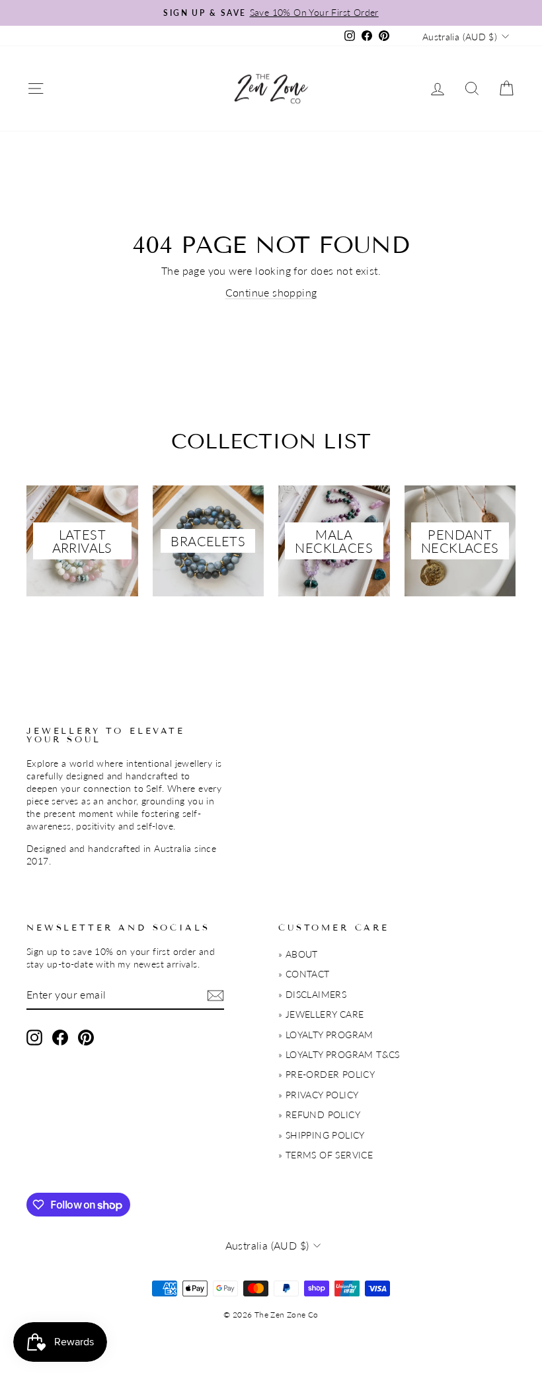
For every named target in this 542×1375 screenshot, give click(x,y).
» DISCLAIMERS (312, 994)
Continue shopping (271, 292)
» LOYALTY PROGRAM (325, 1035)
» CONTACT (304, 974)
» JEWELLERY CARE (321, 1014)
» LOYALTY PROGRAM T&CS (339, 1054)
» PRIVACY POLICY (318, 1095)
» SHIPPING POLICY (321, 1135)
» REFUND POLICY (319, 1115)
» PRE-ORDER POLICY (326, 1074)
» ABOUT (298, 954)
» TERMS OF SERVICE (325, 1155)
